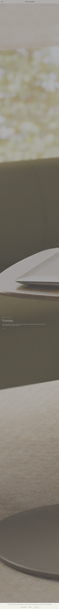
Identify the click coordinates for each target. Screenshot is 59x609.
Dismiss (30, 607)
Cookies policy (48, 604)
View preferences (24, 607)
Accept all (36, 607)
